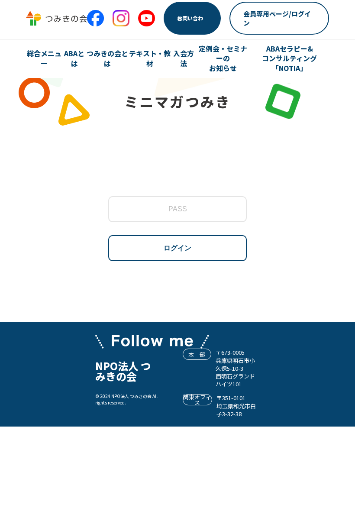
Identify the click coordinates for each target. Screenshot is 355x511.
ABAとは (74, 58)
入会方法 (183, 58)
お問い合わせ (190, 18)
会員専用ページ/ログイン (277, 18)
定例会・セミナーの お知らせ (223, 58)
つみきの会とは (107, 58)
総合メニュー (44, 58)
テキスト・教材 (150, 58)
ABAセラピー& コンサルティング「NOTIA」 (289, 58)
